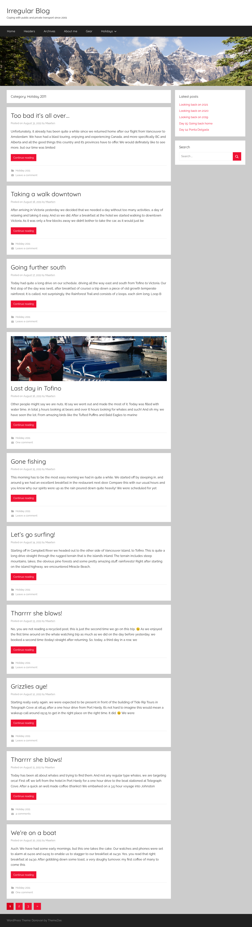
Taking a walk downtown (46, 194)
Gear (89, 31)
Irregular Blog (28, 10)
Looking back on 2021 (193, 104)
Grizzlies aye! (29, 686)
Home (11, 31)
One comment (24, 442)
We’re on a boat (33, 832)
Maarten (50, 123)
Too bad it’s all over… (40, 115)
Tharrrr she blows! (36, 613)
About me (70, 31)
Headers (29, 31)
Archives (49, 31)
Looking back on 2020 (193, 110)
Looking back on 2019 (193, 117)
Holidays (107, 31)
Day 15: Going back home (196, 123)
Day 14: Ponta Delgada (194, 129)
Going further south (38, 267)
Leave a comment (26, 175)
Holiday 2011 (23, 170)
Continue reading (23, 157)
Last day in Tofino (36, 388)
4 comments (23, 813)
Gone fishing (28, 461)
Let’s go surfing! (33, 534)
